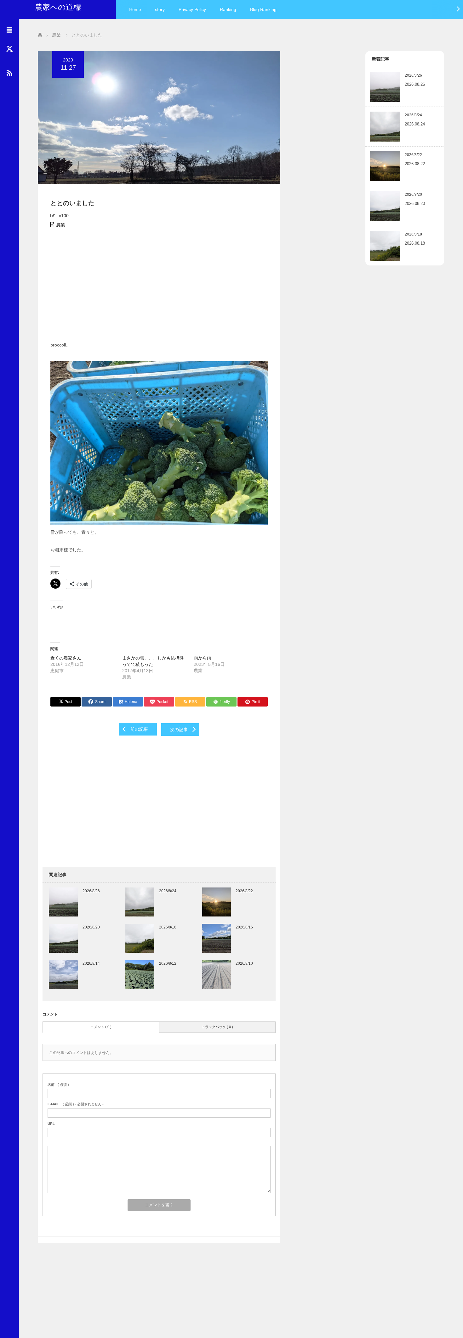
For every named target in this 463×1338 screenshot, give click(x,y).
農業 (60, 224)
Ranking (228, 9)
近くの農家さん (65, 657)
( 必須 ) (58, 1084)
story (160, 9)
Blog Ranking (263, 9)
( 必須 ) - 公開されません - (76, 1104)
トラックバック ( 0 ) (217, 1027)
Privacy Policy (192, 9)
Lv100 (62, 215)
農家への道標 (58, 7)
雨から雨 (202, 657)
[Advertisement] (159, 287)
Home (135, 9)
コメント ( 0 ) (100, 1027)
